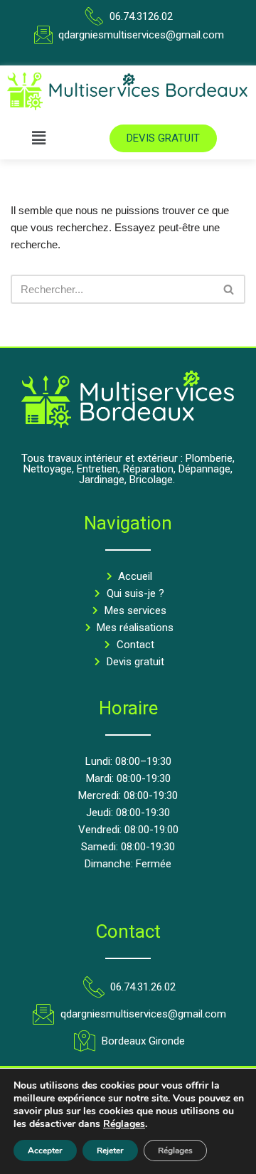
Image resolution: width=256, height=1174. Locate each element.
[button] (38, 138)
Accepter (45, 1150)
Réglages (124, 1124)
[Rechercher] (229, 289)
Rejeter (110, 1150)
